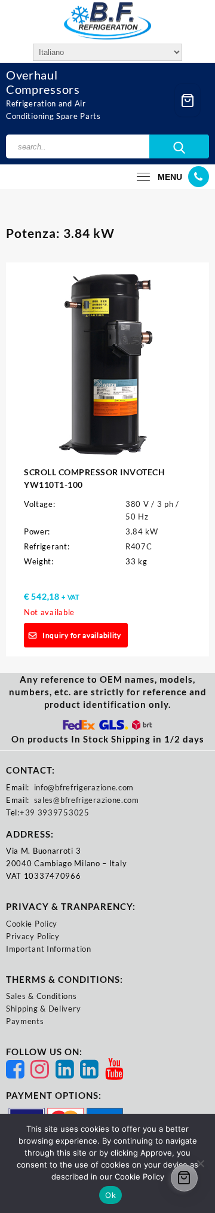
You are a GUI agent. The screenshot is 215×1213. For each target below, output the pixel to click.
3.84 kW (141, 531)
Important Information (48, 949)
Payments (25, 1021)
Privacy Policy (33, 936)
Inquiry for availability (81, 635)
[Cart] (187, 100)
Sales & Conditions (41, 996)
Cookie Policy (31, 923)
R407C (138, 546)
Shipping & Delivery (43, 1008)
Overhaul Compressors (43, 82)
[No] (200, 1163)
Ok (110, 1195)
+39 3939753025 (55, 812)
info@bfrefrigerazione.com (84, 787)
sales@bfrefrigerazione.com (86, 800)
